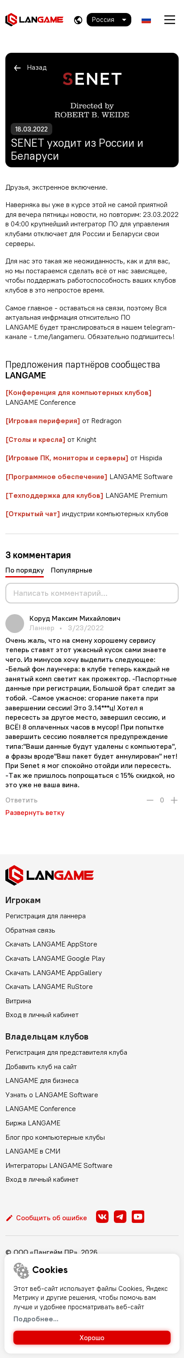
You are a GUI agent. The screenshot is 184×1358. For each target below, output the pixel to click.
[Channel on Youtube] (138, 1216)
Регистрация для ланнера (45, 915)
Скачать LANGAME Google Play (55, 958)
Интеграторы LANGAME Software (59, 1165)
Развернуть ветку (34, 812)
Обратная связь (30, 929)
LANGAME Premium (86, 495)
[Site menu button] (170, 20)
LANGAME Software (89, 476)
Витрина (18, 1000)
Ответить (21, 799)
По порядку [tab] (24, 569)
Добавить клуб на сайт (41, 1066)
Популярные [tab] (71, 569)
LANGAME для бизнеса (42, 1080)
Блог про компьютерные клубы (55, 1137)
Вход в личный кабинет (42, 1014)
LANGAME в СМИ (32, 1150)
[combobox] (109, 19)
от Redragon (63, 420)
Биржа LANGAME (32, 1122)
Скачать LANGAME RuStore (49, 986)
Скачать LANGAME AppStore (51, 943)
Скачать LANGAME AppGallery (53, 972)
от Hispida (83, 457)
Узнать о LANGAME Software (51, 1094)
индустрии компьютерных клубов (86, 513)
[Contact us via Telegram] (120, 1216)
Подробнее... (36, 1318)
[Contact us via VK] (102, 1216)
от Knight (50, 439)
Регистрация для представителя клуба (66, 1052)
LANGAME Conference (40, 1108)
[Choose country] (78, 20)
